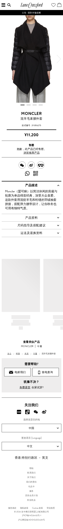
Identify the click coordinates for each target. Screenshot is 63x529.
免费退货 (24, 387)
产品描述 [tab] (31, 185)
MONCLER (31, 113)
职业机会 (31, 500)
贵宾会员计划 (31, 495)
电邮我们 (19, 372)
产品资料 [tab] (31, 218)
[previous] (4, 59)
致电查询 (46, 372)
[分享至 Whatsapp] (27, 173)
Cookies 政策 (37, 508)
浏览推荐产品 (32, 153)
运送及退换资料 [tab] (31, 233)
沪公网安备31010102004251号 (31, 519)
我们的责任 (31, 481)
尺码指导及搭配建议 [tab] (31, 225)
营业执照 (51, 508)
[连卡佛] (31, 7)
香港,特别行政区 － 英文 (31, 457)
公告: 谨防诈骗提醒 (31, 12)
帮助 (31, 468)
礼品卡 (31, 486)
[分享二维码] (35, 173)
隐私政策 (24, 508)
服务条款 (12, 508)
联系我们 (31, 472)
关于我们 (31, 477)
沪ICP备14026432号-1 (31, 515)
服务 (31, 491)
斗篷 (39, 346)
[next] (59, 59)
